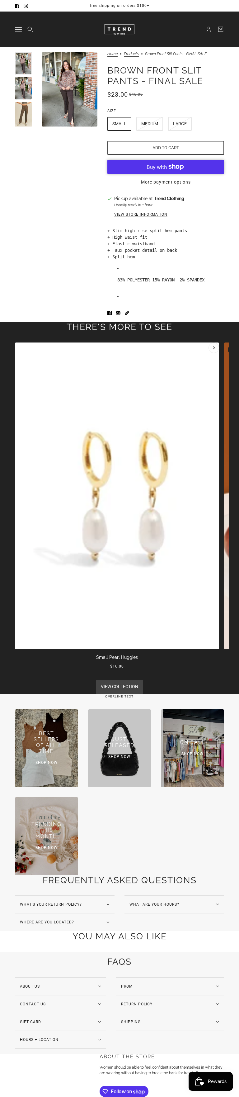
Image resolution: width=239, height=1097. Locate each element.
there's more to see (119, 327)
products (131, 54)
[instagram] (25, 5)
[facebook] (17, 5)
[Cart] (220, 29)
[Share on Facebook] (109, 312)
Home (112, 54)
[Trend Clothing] (119, 29)
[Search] (30, 29)
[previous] (25, 348)
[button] (127, 312)
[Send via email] (118, 312)
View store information (140, 214)
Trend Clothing (169, 198)
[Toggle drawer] (18, 29)
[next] (214, 348)
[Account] (208, 29)
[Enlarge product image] (69, 89)
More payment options (166, 182)
